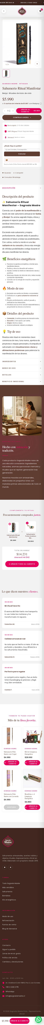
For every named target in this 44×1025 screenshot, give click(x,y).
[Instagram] (4, 867)
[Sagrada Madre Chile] (8, 843)
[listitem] (6, 73)
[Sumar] (13, 110)
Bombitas (6, 896)
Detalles (6, 375)
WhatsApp (10, 991)
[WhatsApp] (10, 867)
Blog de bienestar (9, 929)
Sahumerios (7, 891)
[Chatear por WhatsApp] (38, 1019)
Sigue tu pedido (9, 949)
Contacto (6, 945)
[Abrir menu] (3, 11)
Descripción (8, 188)
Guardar (7, 173)
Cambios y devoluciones (12, 962)
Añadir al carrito (19, 1021)
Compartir (19, 173)
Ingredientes (9, 361)
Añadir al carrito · (30, 111)
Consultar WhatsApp (12, 177)
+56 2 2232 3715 (12, 987)
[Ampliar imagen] (37, 63)
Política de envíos (9, 957)
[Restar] (4, 110)
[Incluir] (27, 523)
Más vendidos (8, 887)
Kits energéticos (9, 900)
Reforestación (8, 920)
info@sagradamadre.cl (15, 996)
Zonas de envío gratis (11, 953)
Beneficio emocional (13, 381)
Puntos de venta (9, 924)
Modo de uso (9, 368)
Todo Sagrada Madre (11, 883)
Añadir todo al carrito (23, 564)
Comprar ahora (21, 117)
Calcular (22, 154)
